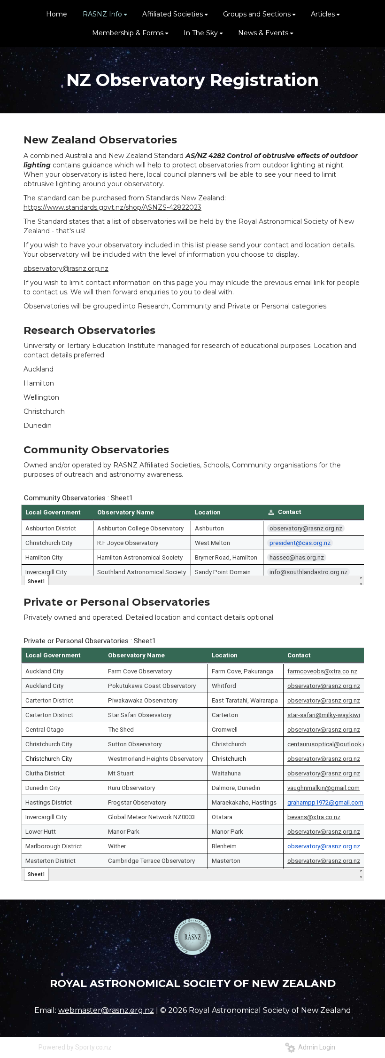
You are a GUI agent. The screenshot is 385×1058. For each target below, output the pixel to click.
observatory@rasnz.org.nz (65, 268)
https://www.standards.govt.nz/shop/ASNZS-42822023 (112, 207)
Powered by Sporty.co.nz (75, 1047)
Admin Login (315, 1047)
